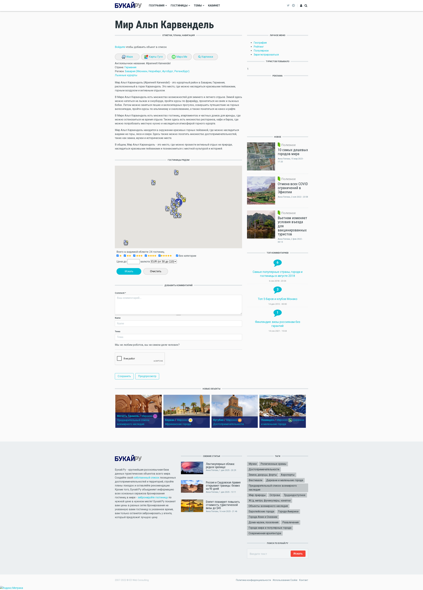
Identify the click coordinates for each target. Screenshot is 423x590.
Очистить (155, 271)
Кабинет (214, 5)
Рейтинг (259, 46)
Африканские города (178, 424)
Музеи (253, 463)
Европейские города (261, 511)
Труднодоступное (294, 495)
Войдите (120, 47)
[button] (177, 205)
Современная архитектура (265, 533)
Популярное (261, 50)
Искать (129, 271)
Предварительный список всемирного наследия (273, 487)
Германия (130, 67)
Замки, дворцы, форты (263, 474)
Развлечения (290, 522)
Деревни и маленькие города (284, 480)
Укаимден (267, 420)
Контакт (303, 580)
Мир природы (257, 495)
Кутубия (218, 420)
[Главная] (128, 5)
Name (118, 318)
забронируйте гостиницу (153, 497)
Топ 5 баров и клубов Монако (277, 299)
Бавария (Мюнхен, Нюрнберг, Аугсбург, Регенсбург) (157, 71)
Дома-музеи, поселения (263, 522)
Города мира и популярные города (270, 527)
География (156, 5)
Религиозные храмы (273, 463)
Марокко (147, 416)
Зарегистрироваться (266, 54)
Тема (117, 331)
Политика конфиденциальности (253, 580)
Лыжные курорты (126, 75)
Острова (275, 495)
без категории (187, 255)
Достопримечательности (228, 424)
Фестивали (255, 480)
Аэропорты (288, 474)
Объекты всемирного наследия (268, 506)
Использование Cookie (285, 580)
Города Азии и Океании (263, 516)
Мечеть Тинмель (128, 416)
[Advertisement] (277, 104)
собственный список (146, 477)
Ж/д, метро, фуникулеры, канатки (269, 500)
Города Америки (288, 511)
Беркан (169, 420)
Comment (120, 293)
